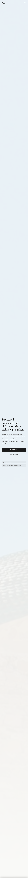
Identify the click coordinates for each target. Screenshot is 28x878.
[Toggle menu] (24, 2)
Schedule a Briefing (13, 449)
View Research (14, 454)
